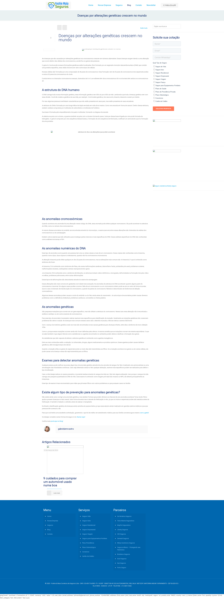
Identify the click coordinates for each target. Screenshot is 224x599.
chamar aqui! (81, 417)
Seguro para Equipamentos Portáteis (94, 538)
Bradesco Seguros (123, 554)
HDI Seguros (121, 534)
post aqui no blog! (57, 421)
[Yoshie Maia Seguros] (58, 5)
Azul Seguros (121, 559)
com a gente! (144, 413)
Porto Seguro (121, 567)
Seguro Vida (86, 516)
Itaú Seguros (121, 563)
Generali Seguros (123, 538)
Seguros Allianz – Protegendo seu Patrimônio (128, 548)
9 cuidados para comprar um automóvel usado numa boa (60, 482)
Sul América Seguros (124, 516)
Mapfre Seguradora (123, 525)
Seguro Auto (86, 521)
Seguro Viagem (87, 534)
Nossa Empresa (52, 521)
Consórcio (85, 552)
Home (49, 516)
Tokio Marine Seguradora (125, 521)
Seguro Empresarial (88, 529)
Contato (50, 534)
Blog (48, 529)
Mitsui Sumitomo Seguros (126, 543)
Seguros (50, 525)
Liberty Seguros (122, 529)
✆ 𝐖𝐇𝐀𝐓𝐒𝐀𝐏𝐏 (169, 5)
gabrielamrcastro (66, 429)
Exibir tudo (143, 28)
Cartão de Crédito (88, 556)
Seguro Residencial (88, 525)
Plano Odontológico (89, 547)
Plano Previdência (88, 543)
